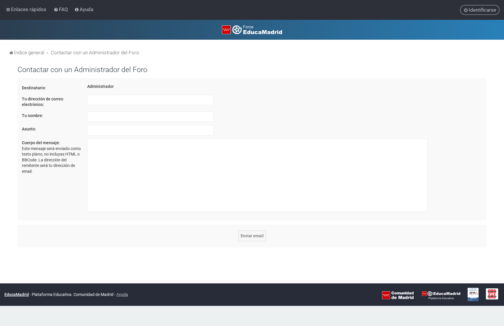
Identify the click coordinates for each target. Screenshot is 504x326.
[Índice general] (252, 29)
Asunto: (29, 129)
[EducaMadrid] (441, 294)
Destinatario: (34, 88)
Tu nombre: (32, 115)
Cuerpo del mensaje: (41, 142)
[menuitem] (61, 9)
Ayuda (122, 294)
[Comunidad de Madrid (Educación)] (397, 294)
